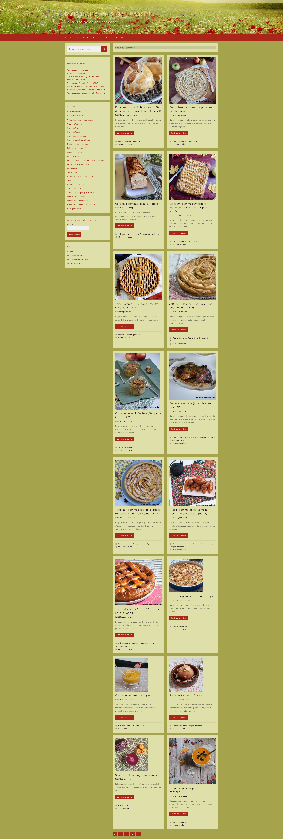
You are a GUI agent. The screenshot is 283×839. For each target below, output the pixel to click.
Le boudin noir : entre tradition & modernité (86, 160)
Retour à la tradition (75, 184)
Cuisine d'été (72, 128)
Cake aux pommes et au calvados (136, 203)
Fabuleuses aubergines (77, 93)
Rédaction (118, 37)
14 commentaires (179, 629)
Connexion (72, 252)
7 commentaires (179, 825)
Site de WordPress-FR (76, 264)
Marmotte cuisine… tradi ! (107, 13)
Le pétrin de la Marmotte (202, 544)
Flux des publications (76, 256)
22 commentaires (179, 443)
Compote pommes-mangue (132, 695)
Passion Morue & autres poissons (81, 176)
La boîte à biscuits (75, 156)
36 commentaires (179, 144)
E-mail (70, 224)
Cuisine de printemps (76, 136)
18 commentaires (179, 550)
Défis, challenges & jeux (142, 544)
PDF (84, 73)
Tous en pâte (72, 83)
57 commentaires (125, 338)
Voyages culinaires (152, 234)
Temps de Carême (125, 447)
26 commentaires (179, 244)
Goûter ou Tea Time (75, 152)
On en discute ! (73, 172)
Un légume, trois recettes (78, 201)
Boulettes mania (74, 112)
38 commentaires (125, 237)
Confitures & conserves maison (80, 120)
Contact (104, 37)
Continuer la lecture (124, 133)
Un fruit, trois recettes (76, 197)
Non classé (72, 168)
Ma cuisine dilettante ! (86, 37)
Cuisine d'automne (180, 141)
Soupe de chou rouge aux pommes (137, 775)
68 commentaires (125, 547)
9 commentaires (124, 729)
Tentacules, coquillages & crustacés (82, 192)
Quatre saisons (73, 180)
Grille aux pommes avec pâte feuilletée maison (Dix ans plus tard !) (188, 207)
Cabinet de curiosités (76, 116)
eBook (76, 73)
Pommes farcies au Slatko (185, 695)
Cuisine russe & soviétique (182, 437)
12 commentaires (124, 808)
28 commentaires (125, 450)
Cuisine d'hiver (193, 141)
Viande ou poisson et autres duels (82, 205)
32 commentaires (125, 144)
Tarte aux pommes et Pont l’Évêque (191, 596)
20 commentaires (125, 649)
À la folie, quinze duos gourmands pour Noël (86, 76)
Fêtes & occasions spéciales (129, 141)
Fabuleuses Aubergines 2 (77, 70)
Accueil (68, 37)
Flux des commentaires (77, 260)
